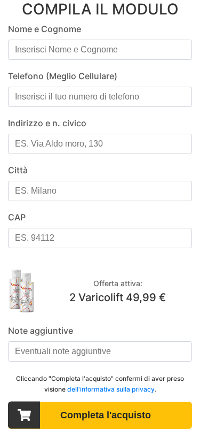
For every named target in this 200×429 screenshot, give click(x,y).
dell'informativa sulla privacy (111, 389)
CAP (17, 217)
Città (18, 170)
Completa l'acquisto (105, 415)
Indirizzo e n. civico (47, 123)
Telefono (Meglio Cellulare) (62, 76)
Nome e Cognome (44, 29)
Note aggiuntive (40, 330)
